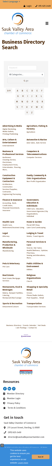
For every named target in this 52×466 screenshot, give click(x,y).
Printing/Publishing (10, 134)
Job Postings (22, 328)
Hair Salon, (38, 248)
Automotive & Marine (37, 139)
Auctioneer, (7, 157)
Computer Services (34, 157)
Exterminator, (8, 167)
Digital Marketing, (9, 129)
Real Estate (8, 275)
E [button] (37, 91)
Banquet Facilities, (16, 293)
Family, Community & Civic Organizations (36, 176)
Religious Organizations (34, 276)
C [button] (27, 91)
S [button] (17, 107)
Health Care (8, 222)
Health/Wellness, (33, 250)
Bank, (14, 203)
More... (5, 170)
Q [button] (37, 101)
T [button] (22, 107)
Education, (40, 209)
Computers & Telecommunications (37, 152)
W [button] (37, 107)
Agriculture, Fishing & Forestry (37, 127)
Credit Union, (8, 205)
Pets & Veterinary (11, 263)
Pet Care (6, 267)
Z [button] (31, 112)
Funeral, (30, 248)
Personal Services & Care (36, 243)
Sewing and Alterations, (36, 255)
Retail (41, 298)
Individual (30, 216)
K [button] (36, 96)
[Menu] (47, 23)
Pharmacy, (31, 253)
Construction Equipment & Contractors (9, 178)
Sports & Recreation (12, 303)
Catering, (6, 295)
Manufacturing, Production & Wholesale (10, 245)
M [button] (17, 101)
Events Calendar (29, 325)
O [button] (27, 101)
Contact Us (33, 328)
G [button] (18, 96)
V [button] (31, 107)
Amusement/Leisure (11, 307)
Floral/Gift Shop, (33, 225)
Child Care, (31, 209)
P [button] (32, 101)
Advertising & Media (12, 126)
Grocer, (29, 293)
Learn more (23, 463)
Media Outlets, (8, 131)
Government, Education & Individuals (33, 203)
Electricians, (7, 162)
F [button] (41, 91)
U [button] (27, 107)
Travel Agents (38, 236)
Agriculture (31, 132)
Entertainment (8, 146)
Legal (5, 233)
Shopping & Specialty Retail (37, 288)
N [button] (22, 101)
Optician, (44, 250)
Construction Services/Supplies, (10, 188)
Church (29, 281)
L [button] (41, 96)
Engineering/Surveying (12, 194)
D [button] (32, 91)
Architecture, (7, 184)
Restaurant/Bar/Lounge (12, 298)
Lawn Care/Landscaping (36, 227)
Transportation (34, 303)
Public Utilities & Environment (35, 265)
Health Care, (7, 225)
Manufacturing (8, 251)
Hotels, (29, 236)
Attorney (6, 236)
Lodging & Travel (35, 233)
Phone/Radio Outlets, (35, 295)
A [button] (17, 91)
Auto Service (41, 143)
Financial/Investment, (11, 208)
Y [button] (27, 112)
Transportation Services (36, 307)
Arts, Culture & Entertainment (10, 141)
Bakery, (5, 293)
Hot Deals (42, 325)
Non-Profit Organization (36, 181)
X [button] (41, 107)
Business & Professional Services (13, 152)
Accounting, (7, 203)
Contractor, (7, 192)
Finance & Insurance (12, 200)
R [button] (42, 101)
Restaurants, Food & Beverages (12, 288)
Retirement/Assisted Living (13, 227)
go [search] (27, 80)
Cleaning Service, (9, 160)
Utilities (29, 269)
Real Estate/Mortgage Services (11, 279)
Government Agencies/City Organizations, (37, 212)
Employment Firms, (10, 165)
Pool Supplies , (33, 298)
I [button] (27, 96)
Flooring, (17, 167)
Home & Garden (34, 222)
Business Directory (13, 325)
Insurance (6, 210)
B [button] (22, 91)
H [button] (23, 96)
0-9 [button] (8, 91)
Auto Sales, (31, 143)
